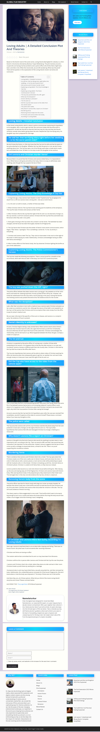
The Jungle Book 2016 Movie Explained (18, 590)
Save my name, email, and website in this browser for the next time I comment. (32, 661)
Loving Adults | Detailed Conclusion (31, 79)
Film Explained (62, 2)
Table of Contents (27, 77)
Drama (40, 696)
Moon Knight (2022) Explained (16, 592)
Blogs (53, 2)
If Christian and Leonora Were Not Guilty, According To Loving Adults (33, 115)
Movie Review (74, 2)
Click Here (77, 22)
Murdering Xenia (26, 110)
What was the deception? (28, 97)
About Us (46, 2)
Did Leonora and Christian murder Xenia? (33, 85)
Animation (41, 691)
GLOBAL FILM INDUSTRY (16, 2)
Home (39, 2)
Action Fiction (42, 693)
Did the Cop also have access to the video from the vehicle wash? (34, 103)
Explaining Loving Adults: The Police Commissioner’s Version (31, 92)
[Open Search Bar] (91, 2)
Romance (40, 704)
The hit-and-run (25, 101)
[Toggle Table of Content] (47, 77)
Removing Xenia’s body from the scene (32, 112)
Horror (40, 699)
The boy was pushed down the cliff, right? (33, 95)
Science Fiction (42, 701)
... (22, 618)
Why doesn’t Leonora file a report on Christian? (34, 108)
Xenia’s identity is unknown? (29, 98)
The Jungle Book (23, 584)
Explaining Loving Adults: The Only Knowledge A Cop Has (35, 88)
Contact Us (85, 2)
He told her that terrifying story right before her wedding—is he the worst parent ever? (35, 82)
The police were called (27, 106)
